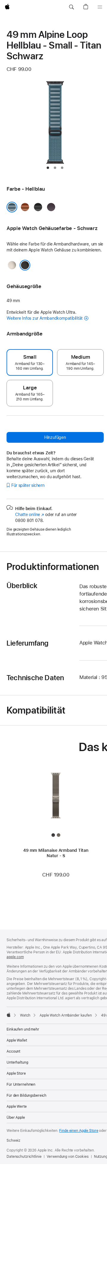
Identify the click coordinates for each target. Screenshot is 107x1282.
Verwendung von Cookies (67, 1156)
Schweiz (13, 1140)
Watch (25, 1015)
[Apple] (9, 1014)
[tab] (48, 168)
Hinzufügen (55, 437)
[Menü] (100, 7)
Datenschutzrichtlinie (24, 1156)
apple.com (15, 957)
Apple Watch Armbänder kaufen (66, 1015)
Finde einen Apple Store (78, 1131)
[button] (71, 7)
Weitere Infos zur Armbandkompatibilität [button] (45, 318)
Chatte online (29, 514)
